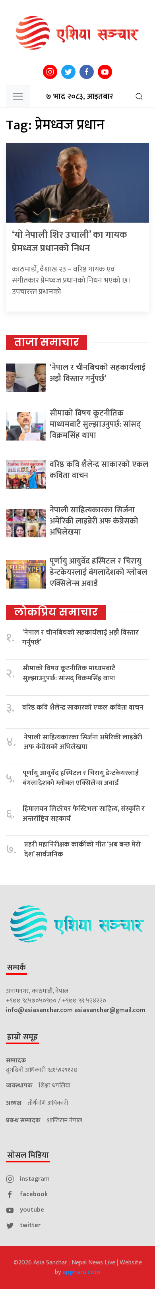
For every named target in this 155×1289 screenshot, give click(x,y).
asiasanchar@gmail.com (109, 1010)
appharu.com (81, 1272)
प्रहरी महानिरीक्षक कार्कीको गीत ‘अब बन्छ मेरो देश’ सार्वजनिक (82, 849)
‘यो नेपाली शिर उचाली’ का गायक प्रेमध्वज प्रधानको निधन (69, 241)
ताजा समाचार (46, 342)
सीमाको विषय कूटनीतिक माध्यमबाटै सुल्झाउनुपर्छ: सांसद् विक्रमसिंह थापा (95, 424)
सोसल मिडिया (28, 1155)
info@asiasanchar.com (39, 1010)
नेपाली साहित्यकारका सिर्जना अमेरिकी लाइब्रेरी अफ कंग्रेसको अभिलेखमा (94, 521)
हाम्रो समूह (22, 1037)
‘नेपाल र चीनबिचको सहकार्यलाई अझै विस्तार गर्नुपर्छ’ (97, 373)
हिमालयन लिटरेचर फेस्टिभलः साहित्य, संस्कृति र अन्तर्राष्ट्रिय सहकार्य (84, 813)
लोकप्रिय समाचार (56, 612)
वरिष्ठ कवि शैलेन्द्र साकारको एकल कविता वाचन (99, 470)
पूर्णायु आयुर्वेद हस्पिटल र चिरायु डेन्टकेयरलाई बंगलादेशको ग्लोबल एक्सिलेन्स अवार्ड (98, 572)
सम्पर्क (16, 967)
